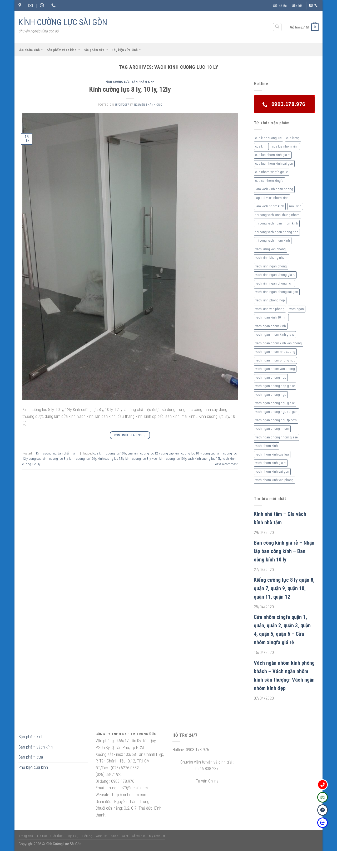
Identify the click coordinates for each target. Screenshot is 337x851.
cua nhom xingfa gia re (271, 172)
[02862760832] (54, 5)
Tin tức (42, 836)
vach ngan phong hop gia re (275, 386)
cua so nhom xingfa (269, 181)
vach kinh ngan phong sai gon (276, 292)
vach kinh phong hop (270, 300)
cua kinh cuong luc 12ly (144, 453)
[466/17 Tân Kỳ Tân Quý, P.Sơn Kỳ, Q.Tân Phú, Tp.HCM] (20, 5)
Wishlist (102, 836)
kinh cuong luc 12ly (111, 459)
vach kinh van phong (269, 309)
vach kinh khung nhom (271, 258)
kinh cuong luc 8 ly (138, 459)
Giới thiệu (280, 5)
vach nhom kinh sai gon (272, 471)
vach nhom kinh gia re (270, 463)
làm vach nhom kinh (269, 206)
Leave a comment (226, 464)
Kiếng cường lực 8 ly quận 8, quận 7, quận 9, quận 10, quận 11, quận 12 (284, 588)
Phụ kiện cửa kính (125, 49)
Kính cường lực (118, 82)
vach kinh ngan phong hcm (274, 283)
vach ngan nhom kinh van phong (278, 343)
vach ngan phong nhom (272, 429)
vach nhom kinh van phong (274, 480)
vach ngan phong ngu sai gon (276, 412)
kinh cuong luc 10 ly (82, 459)
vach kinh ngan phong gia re (275, 275)
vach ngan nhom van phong (275, 369)
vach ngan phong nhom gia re (276, 437)
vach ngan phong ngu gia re (275, 403)
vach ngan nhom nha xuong (275, 352)
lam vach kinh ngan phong (274, 189)
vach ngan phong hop (270, 377)
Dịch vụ (73, 836)
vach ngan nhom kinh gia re (274, 334)
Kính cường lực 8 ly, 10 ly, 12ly (130, 89)
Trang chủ (25, 836)
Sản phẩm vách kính (62, 49)
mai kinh (295, 206)
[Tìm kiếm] (277, 27)
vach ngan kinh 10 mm (271, 317)
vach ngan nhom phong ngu (275, 360)
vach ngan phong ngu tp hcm (276, 420)
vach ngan (296, 309)
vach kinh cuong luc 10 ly (169, 459)
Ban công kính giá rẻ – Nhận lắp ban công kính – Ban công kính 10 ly (284, 551)
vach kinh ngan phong (271, 266)
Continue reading (130, 435)
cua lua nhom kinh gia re (272, 155)
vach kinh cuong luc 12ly (204, 459)
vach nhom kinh (266, 446)
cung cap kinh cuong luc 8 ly (48, 459)
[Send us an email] (311, 5)
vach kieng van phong (270, 249)
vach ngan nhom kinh (270, 326)
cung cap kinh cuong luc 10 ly (181, 453)
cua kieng (293, 138)
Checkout (139, 836)
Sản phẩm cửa (94, 49)
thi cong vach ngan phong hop (276, 232)
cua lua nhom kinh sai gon (274, 163)
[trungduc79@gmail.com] (31, 5)
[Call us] (316, 5)
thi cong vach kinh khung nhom (277, 215)
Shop (114, 836)
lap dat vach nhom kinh (272, 198)
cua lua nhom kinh (285, 146)
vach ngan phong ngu (270, 395)
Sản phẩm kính (29, 49)
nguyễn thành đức (148, 104)
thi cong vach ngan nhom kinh (276, 223)
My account (157, 836)
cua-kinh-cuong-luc (268, 138)
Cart (125, 836)
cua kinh (261, 146)
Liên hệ (297, 5)
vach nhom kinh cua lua (272, 454)
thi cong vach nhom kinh (272, 240)
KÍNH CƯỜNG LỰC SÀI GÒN (62, 22)
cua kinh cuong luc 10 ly (109, 453)
